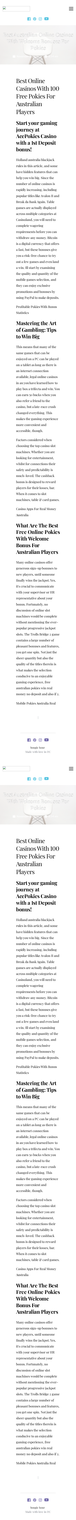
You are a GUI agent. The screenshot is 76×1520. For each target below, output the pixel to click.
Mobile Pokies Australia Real (36, 703)
